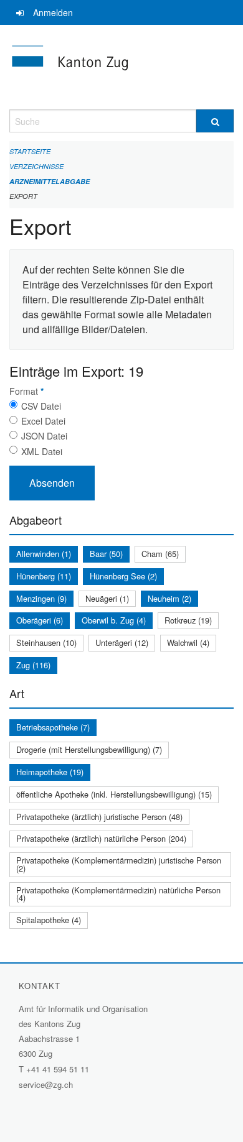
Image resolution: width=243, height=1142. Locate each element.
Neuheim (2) (169, 598)
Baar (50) (106, 553)
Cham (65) (160, 553)
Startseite (29, 151)
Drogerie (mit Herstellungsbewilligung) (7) (89, 749)
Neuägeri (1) (107, 598)
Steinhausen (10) (46, 642)
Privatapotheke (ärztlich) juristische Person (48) (99, 816)
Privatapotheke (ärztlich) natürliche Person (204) (101, 838)
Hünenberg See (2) (123, 576)
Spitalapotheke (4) (48, 920)
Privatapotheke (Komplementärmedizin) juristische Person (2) (118, 864)
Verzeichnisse (36, 166)
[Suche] (215, 120)
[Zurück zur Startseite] (121, 67)
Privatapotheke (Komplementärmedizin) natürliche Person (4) (118, 894)
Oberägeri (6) (39, 620)
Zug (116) (33, 665)
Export (23, 196)
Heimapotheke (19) (49, 772)
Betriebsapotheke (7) (53, 727)
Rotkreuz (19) (188, 620)
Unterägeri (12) (121, 642)
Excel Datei (43, 421)
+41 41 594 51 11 (57, 1069)
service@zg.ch (46, 1084)
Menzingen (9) (41, 598)
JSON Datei (44, 436)
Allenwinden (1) (43, 553)
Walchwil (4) (188, 642)
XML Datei (41, 451)
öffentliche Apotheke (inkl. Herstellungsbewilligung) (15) (114, 794)
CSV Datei (41, 406)
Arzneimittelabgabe (49, 181)
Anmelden (53, 12)
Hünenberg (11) (43, 576)
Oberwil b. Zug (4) (114, 620)
